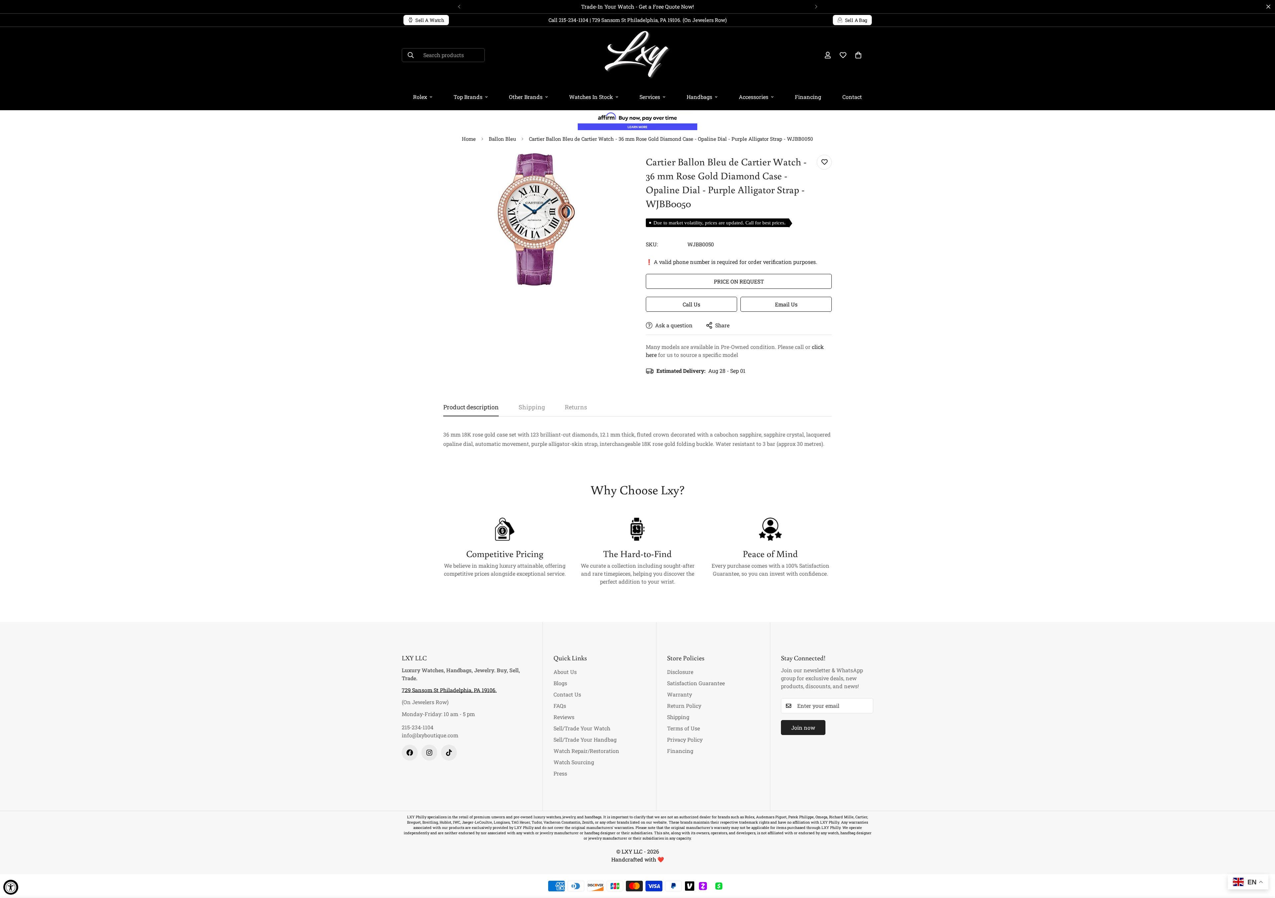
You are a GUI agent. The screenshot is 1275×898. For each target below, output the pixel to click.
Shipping (678, 716)
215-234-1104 (417, 727)
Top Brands (468, 96)
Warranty (679, 694)
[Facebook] (410, 753)
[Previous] (459, 6)
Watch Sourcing (573, 762)
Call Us (691, 304)
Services (649, 96)
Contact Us (567, 694)
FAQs (559, 705)
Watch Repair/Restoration (586, 750)
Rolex (420, 96)
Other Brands (526, 96)
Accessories (753, 96)
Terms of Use (683, 728)
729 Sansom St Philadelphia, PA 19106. (449, 690)
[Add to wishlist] (824, 162)
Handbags (699, 96)
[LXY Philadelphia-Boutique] (637, 55)
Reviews (563, 716)
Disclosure (680, 671)
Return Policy (684, 705)
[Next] (815, 6)
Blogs (560, 683)
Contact (852, 96)
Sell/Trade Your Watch (581, 728)
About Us (565, 671)
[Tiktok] (449, 753)
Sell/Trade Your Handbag (585, 739)
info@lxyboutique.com (430, 735)
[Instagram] (429, 753)
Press (560, 773)
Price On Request (739, 281)
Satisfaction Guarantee (696, 683)
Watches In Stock (591, 96)
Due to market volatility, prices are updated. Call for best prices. (719, 222)
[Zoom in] (615, 167)
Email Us (786, 304)
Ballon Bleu (502, 138)
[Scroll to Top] (1262, 861)
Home (469, 138)
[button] (858, 55)
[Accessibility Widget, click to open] (10, 887)
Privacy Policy (685, 739)
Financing (808, 96)
